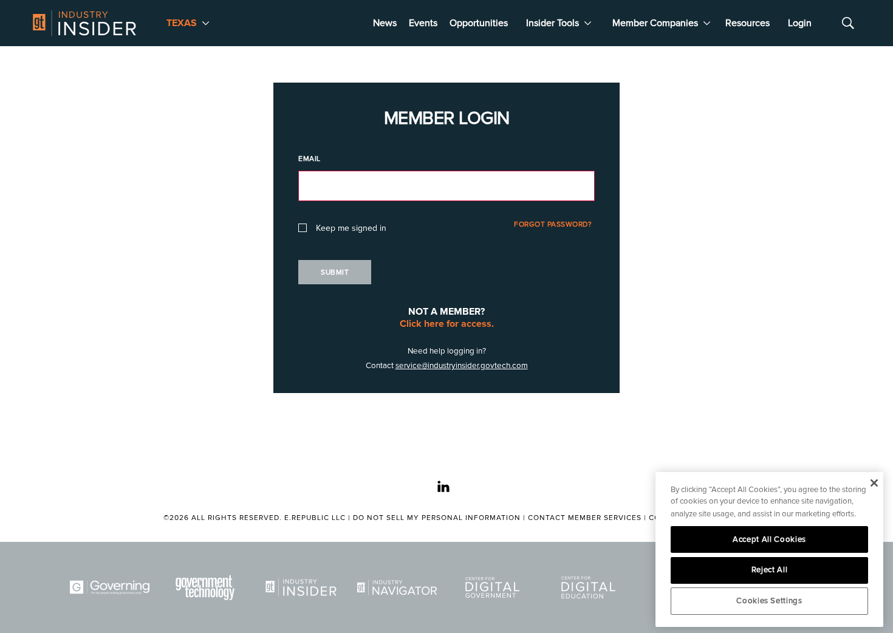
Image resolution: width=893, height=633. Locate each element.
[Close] (873, 483)
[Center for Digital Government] (494, 587)
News (385, 23)
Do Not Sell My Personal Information (437, 517)
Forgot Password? (553, 224)
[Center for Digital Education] (590, 587)
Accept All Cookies (769, 539)
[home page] (84, 23)
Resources (747, 23)
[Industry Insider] (303, 587)
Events (423, 23)
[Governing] (112, 587)
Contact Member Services (585, 517)
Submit (335, 272)
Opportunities (479, 23)
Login (800, 23)
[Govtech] (208, 587)
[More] (205, 23)
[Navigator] (399, 587)
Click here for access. (447, 324)
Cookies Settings (769, 601)
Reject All (769, 570)
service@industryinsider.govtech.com (461, 366)
